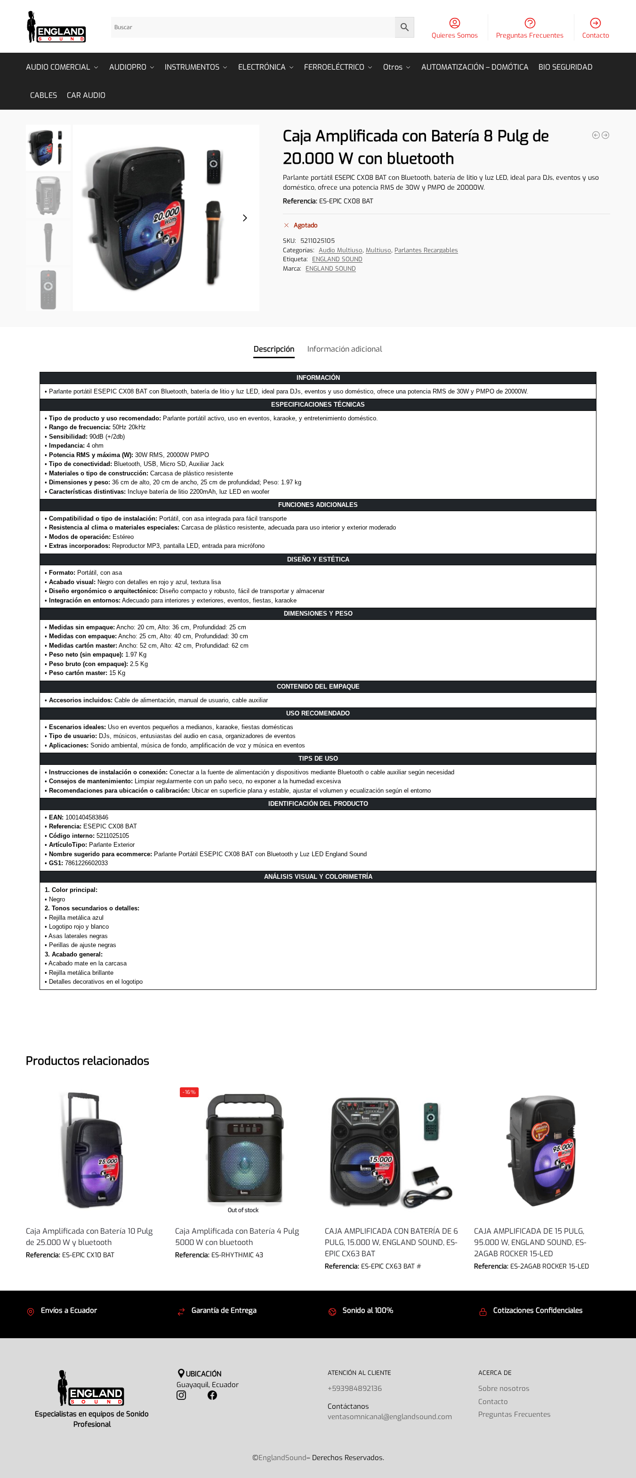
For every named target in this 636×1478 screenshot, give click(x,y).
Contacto (595, 35)
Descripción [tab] (274, 349)
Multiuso (378, 250)
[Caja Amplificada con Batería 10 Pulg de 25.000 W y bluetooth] (596, 135)
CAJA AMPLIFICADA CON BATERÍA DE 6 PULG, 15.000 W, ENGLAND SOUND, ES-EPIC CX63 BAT (391, 1242)
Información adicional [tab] (344, 349)
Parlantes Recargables (426, 250)
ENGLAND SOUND (337, 259)
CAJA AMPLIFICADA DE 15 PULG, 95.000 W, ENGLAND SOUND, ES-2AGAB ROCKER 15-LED (530, 1242)
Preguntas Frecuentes (530, 35)
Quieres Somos (455, 35)
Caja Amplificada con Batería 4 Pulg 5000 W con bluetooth (237, 1236)
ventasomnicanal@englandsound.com (390, 1417)
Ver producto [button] (93, 1269)
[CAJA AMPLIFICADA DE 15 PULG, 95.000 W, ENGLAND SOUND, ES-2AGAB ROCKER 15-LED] (541, 1150)
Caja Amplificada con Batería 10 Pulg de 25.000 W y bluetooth (89, 1236)
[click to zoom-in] (166, 218)
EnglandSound (282, 1457)
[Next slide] (245, 218)
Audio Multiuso (340, 250)
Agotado (243, 1269)
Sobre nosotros (504, 1388)
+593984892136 (355, 1388)
